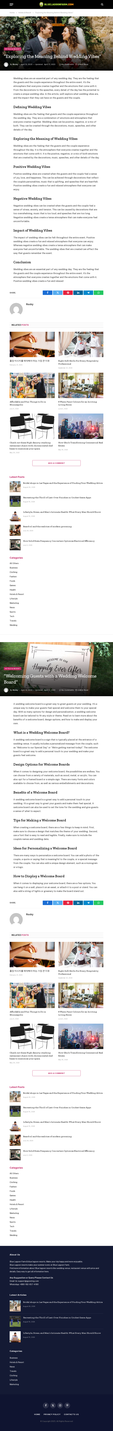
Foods (12, 581)
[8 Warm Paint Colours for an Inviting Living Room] (80, 385)
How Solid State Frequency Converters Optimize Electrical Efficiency (59, 541)
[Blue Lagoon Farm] (56, 4)
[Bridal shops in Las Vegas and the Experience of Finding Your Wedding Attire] (15, 486)
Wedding (13, 625)
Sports (13, 612)
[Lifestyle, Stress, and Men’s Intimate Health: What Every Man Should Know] (15, 515)
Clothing (13, 572)
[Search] (101, 4)
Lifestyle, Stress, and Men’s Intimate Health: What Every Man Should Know (62, 512)
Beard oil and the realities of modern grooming (47, 526)
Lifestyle (14, 599)
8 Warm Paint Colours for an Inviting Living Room (77, 403)
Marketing (14, 603)
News (12, 607)
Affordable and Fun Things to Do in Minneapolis (28, 403)
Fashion (13, 576)
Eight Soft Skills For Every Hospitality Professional (78, 362)
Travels (13, 621)
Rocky (15, 64)
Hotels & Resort (12, 49)
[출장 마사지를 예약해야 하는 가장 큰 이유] (32, 344)
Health (13, 590)
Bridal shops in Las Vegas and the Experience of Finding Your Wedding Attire (63, 483)
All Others (14, 563)
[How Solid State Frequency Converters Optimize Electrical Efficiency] (15, 544)
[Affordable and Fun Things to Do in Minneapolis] (32, 385)
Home (37, 1414)
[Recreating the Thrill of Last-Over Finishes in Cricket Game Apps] (15, 501)
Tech (12, 616)
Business (14, 568)
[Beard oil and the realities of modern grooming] (15, 530)
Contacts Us (71, 1414)
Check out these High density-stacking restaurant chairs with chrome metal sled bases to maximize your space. (31, 445)
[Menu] (11, 4)
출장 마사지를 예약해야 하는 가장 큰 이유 (30, 360)
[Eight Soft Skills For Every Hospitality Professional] (80, 344)
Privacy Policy (52, 1414)
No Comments (68, 64)
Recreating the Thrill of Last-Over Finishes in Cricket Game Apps (57, 497)
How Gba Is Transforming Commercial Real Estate (80, 444)
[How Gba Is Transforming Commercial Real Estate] (80, 426)
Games (13, 585)
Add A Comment (56, 463)
